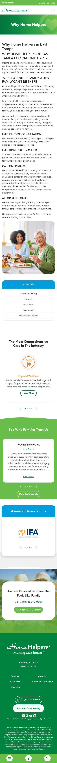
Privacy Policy (32, 666)
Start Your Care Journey (28, 610)
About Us (42, 676)
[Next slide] (36, 408)
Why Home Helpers (28, 315)
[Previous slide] (21, 408)
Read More (28, 476)
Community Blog (28, 293)
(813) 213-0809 (33, 601)
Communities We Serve (42, 681)
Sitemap (23, 666)
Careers (28, 299)
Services (15, 676)
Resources (15, 681)
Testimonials (28, 310)
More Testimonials (28, 494)
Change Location (47, 2)
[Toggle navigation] (53, 10)
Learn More (28, 393)
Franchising (15, 687)
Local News (28, 304)
